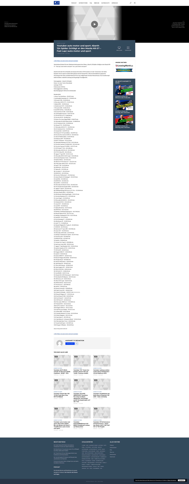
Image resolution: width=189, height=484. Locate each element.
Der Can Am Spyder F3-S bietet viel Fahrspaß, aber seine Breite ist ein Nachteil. (65, 458)
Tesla (91, 468)
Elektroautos (95, 454)
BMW (97, 451)
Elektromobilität (95, 456)
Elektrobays (102, 454)
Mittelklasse (99, 462)
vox (101, 468)
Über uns (96, 3)
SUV (88, 468)
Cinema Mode (128, 50)
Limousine (84, 462)
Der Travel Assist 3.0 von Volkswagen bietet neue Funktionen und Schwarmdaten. (65, 453)
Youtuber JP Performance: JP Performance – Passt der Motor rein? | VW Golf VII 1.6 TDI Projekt (101, 424)
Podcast (74, 3)
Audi (87, 445)
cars (83, 453)
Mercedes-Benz (91, 462)
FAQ (91, 3)
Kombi (93, 460)
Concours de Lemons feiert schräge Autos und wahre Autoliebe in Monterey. (66, 462)
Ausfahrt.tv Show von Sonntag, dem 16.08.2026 (122, 111)
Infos (83, 460)
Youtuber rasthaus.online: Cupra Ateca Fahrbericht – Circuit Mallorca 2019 (101, 371)
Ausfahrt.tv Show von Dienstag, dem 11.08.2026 (122, 126)
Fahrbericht (103, 456)
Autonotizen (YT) (93, 449)
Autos (99, 449)
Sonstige (84, 468)
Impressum (115, 3)
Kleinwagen (88, 460)
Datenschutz (105, 3)
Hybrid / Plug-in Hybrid (99, 458)
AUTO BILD (100, 445)
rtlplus (95, 466)
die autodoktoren (89, 453)
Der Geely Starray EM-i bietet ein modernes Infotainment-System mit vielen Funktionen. (64, 445)
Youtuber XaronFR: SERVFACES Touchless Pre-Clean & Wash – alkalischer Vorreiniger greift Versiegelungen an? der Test (82, 397)
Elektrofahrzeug (86, 456)
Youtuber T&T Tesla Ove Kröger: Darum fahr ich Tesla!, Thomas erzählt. (81, 371)
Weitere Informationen (172, 480)
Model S (83, 464)
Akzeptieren (181, 480)
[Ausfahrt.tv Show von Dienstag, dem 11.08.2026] (124, 120)
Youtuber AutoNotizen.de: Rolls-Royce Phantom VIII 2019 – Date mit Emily (101, 395)
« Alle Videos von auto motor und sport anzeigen (66, 60)
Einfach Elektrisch (86, 454)
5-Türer (83, 445)
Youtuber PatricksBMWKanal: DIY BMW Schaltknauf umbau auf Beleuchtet (82, 424)
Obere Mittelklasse (95, 464)
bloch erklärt (92, 451)
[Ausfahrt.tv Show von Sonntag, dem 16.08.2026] (124, 105)
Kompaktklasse (99, 460)
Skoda (102, 466)
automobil (88, 447)
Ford (92, 458)
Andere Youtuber (61, 43)
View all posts (70, 343)
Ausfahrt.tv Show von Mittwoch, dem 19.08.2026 (122, 97)
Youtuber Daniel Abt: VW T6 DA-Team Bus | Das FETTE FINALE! (62, 395)
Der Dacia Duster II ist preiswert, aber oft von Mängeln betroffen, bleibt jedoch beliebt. (66, 449)
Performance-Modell (87, 466)
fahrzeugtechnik (86, 458)
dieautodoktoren (99, 453)
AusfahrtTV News (93, 445)
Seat (99, 466)
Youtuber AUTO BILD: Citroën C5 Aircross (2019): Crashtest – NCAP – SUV (62, 371)
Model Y (88, 464)
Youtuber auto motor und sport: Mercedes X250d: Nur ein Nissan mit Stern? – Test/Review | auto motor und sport (62, 425)
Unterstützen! (83, 3)
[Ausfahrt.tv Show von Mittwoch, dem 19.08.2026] (124, 90)
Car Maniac (102, 451)
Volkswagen (96, 468)
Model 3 (104, 462)
